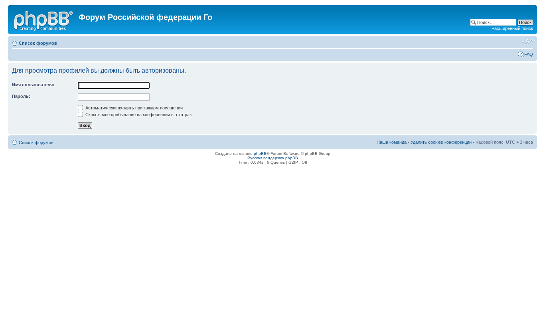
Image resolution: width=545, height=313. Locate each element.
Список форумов (38, 43)
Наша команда (392, 142)
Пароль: (21, 96)
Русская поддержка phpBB (272, 158)
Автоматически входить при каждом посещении (133, 107)
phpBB (260, 153)
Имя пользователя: (33, 84)
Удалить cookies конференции (441, 142)
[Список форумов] (44, 19)
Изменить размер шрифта (527, 41)
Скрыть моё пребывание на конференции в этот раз (138, 114)
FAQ (528, 54)
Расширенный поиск (512, 28)
